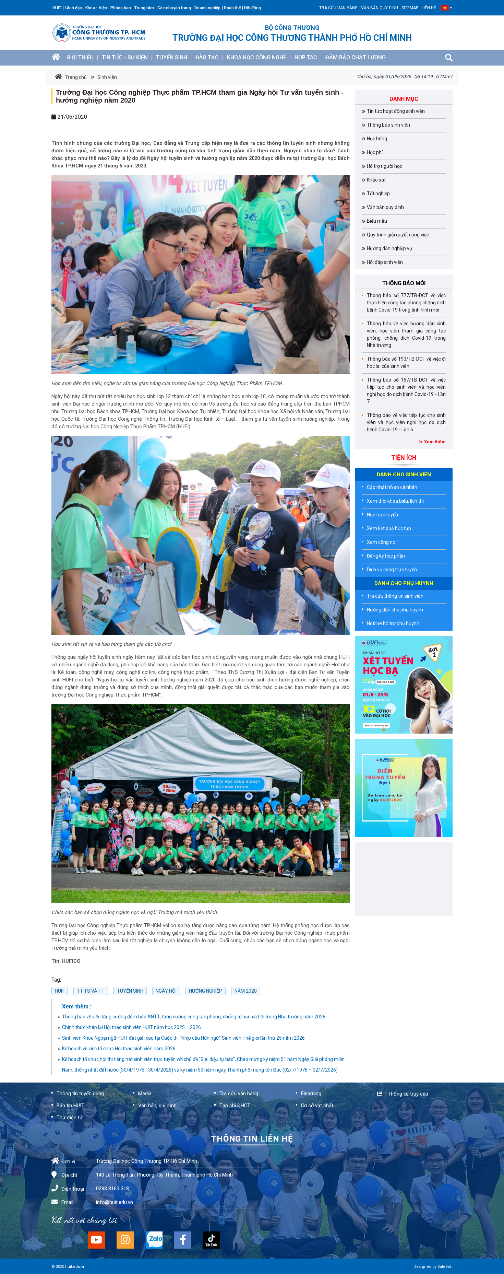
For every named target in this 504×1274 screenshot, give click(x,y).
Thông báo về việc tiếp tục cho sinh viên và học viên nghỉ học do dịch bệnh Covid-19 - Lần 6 (406, 422)
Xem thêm (435, 441)
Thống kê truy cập (406, 1094)
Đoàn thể (232, 7)
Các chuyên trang (174, 7)
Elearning (311, 1093)
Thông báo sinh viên (388, 125)
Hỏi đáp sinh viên (385, 262)
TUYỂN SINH (171, 57)
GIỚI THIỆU (80, 57)
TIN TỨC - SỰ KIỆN (125, 57)
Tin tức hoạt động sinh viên (396, 111)
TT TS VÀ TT (91, 991)
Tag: (56, 980)
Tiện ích (404, 457)
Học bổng (377, 138)
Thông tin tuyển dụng (80, 1093)
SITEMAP (409, 7)
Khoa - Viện (96, 7)
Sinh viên (106, 77)
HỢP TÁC (306, 57)
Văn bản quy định (379, 7)
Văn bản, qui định (157, 1105)
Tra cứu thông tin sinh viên (395, 596)
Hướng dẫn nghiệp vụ (389, 248)
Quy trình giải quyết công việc (398, 234)
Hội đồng (252, 7)
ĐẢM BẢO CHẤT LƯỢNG (355, 57)
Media (145, 1093)
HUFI (59, 991)
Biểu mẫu (377, 221)
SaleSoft (445, 1266)
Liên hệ (429, 7)
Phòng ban (120, 7)
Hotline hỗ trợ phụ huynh (393, 623)
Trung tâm (144, 7)
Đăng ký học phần (386, 556)
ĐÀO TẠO (207, 57)
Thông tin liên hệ (252, 1139)
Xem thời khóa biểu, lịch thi (395, 501)
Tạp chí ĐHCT (234, 1105)
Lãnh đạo (73, 7)
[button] (445, 7)
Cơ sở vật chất (317, 1105)
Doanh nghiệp (207, 7)
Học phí (375, 152)
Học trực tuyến (382, 514)
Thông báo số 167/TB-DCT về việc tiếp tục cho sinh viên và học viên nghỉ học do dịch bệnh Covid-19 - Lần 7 (406, 390)
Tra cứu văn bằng (338, 7)
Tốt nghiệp (378, 193)
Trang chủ (76, 77)
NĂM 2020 (246, 991)
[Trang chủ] (55, 58)
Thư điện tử (70, 1117)
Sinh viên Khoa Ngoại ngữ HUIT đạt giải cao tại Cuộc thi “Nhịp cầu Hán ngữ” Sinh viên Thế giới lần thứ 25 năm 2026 (183, 1038)
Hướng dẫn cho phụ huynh (395, 609)
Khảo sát (376, 180)
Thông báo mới (403, 283)
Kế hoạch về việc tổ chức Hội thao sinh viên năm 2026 (119, 1048)
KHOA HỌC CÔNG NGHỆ (256, 57)
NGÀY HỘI (166, 991)
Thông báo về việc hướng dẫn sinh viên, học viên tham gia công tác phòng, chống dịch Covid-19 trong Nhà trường (406, 334)
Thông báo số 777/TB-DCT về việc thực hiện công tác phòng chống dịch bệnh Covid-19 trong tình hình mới (406, 303)
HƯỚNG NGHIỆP (205, 991)
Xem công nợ (381, 542)
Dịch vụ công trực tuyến (392, 569)
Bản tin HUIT (70, 1105)
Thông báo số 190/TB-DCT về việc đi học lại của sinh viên (406, 362)
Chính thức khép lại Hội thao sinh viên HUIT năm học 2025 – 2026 (131, 1027)
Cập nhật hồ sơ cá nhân (392, 487)
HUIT (56, 7)
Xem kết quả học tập (389, 528)
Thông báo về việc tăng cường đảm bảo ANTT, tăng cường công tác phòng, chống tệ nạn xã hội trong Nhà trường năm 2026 (193, 1016)
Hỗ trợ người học (384, 166)
